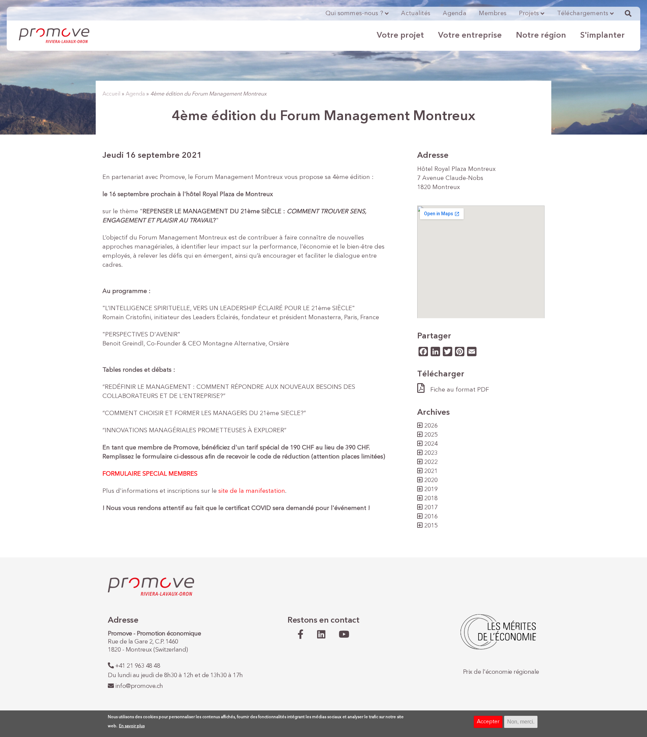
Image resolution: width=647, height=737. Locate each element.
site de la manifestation (251, 491)
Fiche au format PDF (459, 390)
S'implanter (602, 36)
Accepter (488, 722)
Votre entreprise (470, 36)
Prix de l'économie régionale (501, 672)
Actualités (415, 13)
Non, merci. (520, 722)
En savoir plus (132, 726)
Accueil (111, 94)
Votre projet (400, 36)
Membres (492, 13)
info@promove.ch (139, 686)
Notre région (541, 36)
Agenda (454, 13)
